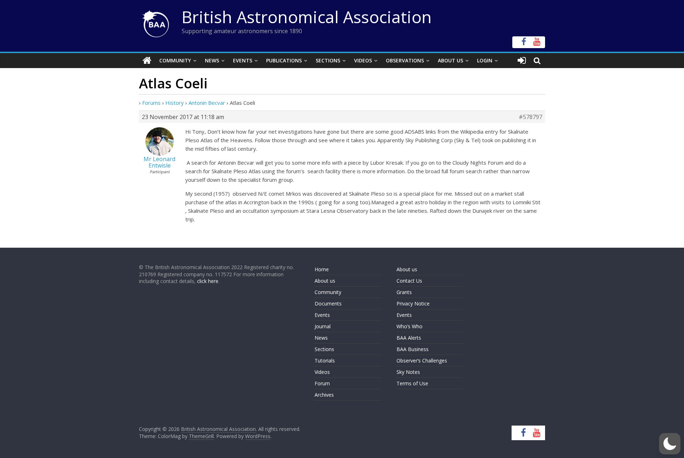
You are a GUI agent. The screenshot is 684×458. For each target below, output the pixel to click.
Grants (404, 292)
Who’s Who (410, 326)
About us (325, 280)
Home (322, 269)
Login (484, 60)
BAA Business (413, 349)
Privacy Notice (413, 303)
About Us (450, 60)
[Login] (521, 60)
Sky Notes (408, 372)
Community (175, 60)
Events (242, 60)
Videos (363, 60)
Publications (284, 60)
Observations (405, 60)
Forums (151, 102)
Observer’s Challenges (422, 360)
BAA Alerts (409, 337)
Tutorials (325, 360)
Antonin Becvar (206, 102)
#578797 (530, 117)
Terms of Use (412, 383)
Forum (322, 383)
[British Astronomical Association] (147, 60)
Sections (328, 60)
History (174, 102)
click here (207, 281)
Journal (323, 326)
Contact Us (409, 280)
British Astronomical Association (307, 17)
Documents (328, 303)
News (212, 60)
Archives (324, 394)
